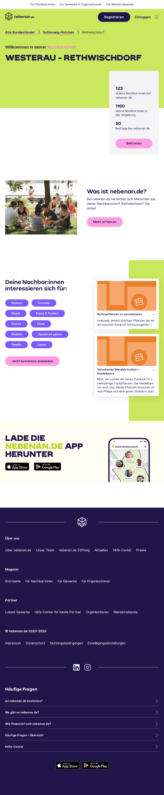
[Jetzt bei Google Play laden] (47, 472)
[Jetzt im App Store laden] (17, 472)
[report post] (154, 314)
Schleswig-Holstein (58, 32)
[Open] (156, 17)
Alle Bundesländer (20, 32)
